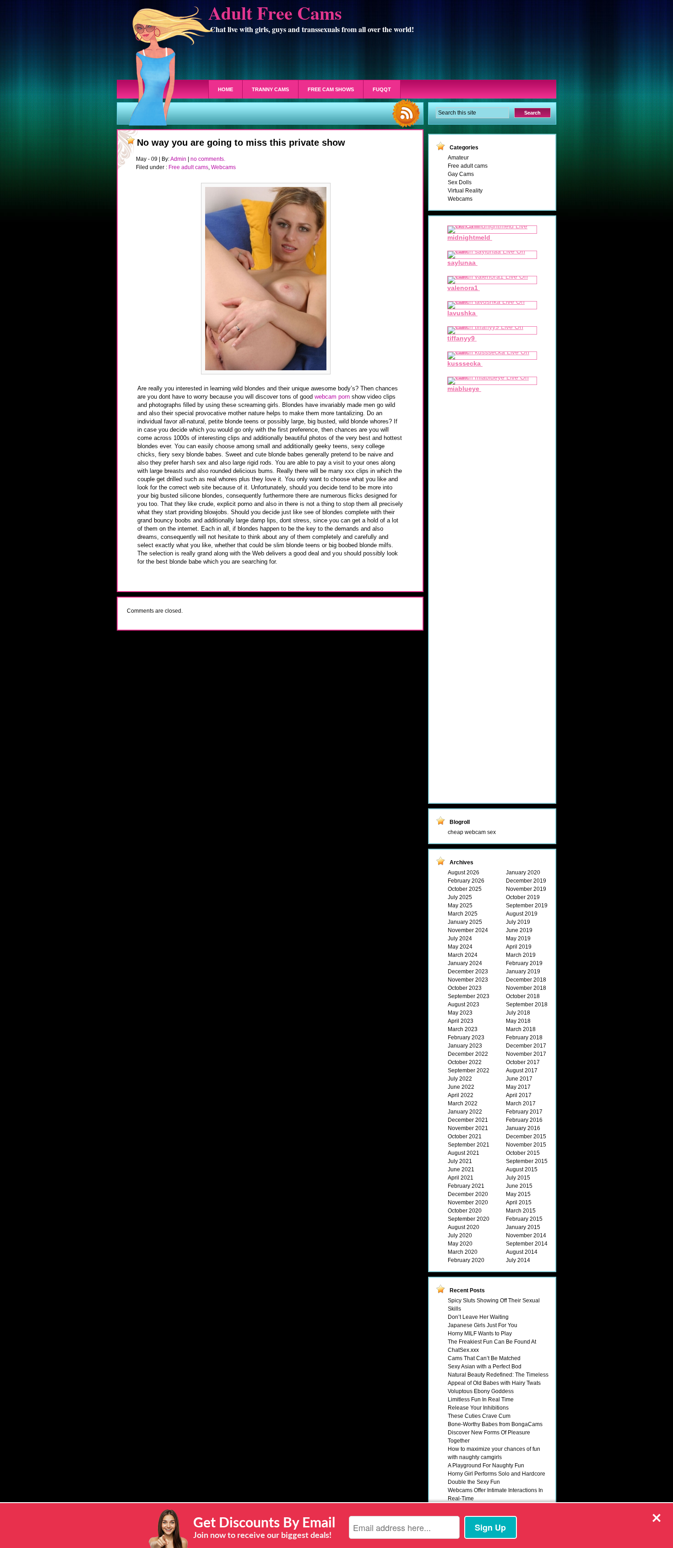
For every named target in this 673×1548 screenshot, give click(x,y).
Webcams (223, 167)
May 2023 (460, 1013)
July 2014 (518, 1260)
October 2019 (523, 897)
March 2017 (521, 1103)
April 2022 (460, 1095)
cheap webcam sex (472, 832)
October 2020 (465, 1211)
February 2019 (524, 963)
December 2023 (468, 971)
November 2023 (468, 980)
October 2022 (465, 1062)
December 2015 (526, 1136)
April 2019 (519, 947)
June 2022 (461, 1087)
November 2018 (526, 988)
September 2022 (468, 1070)
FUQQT (382, 89)
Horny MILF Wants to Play (480, 1333)
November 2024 (468, 930)
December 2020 (468, 1194)
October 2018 (523, 996)
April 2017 (519, 1095)
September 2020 (468, 1219)
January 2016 (523, 1128)
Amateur (458, 157)
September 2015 (527, 1161)
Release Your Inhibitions (478, 1408)
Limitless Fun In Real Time (481, 1399)
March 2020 (463, 1252)
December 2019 (526, 881)
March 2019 (521, 955)
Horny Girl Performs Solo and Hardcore (496, 1474)
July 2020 (460, 1235)
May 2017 (518, 1087)
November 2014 (526, 1235)
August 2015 (521, 1169)
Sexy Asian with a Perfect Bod (484, 1366)
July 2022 (460, 1079)
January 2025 (465, 922)
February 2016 (524, 1120)
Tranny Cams (270, 89)
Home (225, 89)
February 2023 (466, 1037)
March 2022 (463, 1103)
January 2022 (465, 1112)
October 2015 (523, 1153)
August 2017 (521, 1070)
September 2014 (527, 1244)
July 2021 (460, 1161)
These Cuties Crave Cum (479, 1416)
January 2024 (465, 963)
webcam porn (332, 396)
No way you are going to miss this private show (241, 142)
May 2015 (518, 1194)
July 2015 (518, 1178)
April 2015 (519, 1202)
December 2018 (526, 980)
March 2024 (463, 955)
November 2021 (468, 1128)
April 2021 (460, 1178)
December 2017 (526, 1046)
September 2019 (527, 905)
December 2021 (468, 1120)
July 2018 (518, 1013)
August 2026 (463, 872)
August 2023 (463, 1004)
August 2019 (521, 914)
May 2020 (460, 1244)
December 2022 (468, 1054)
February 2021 (466, 1186)
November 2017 (526, 1054)
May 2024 (460, 947)
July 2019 (518, 922)
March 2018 (521, 1029)
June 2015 (519, 1186)
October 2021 (465, 1136)
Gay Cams (461, 174)
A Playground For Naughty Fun (486, 1465)
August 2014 (521, 1252)
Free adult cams (188, 167)
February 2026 (466, 881)
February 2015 (524, 1219)
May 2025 (460, 905)
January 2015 (523, 1227)
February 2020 (466, 1260)
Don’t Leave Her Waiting (478, 1317)
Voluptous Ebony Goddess (481, 1391)
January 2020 (523, 872)
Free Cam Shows (331, 89)
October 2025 (465, 889)
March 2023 (463, 1029)
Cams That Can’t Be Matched (484, 1358)
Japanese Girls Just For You (482, 1325)
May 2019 (518, 938)
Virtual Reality (465, 190)
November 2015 (526, 1145)
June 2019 (519, 930)
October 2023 (465, 988)
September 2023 (468, 996)
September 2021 (468, 1145)
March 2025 (463, 914)
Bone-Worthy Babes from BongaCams (495, 1424)
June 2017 (519, 1079)
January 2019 (523, 971)
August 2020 (463, 1227)
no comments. (207, 159)
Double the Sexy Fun (474, 1482)
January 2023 (465, 1046)
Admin (178, 159)
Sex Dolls (460, 182)
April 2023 (460, 1021)
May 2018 (518, 1021)
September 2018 (527, 1004)
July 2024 (460, 938)
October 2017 (523, 1062)
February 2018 (524, 1037)
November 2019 (526, 889)
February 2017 (524, 1112)
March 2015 (521, 1211)
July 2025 (460, 897)
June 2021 (461, 1169)
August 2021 (463, 1153)
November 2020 (468, 1202)
